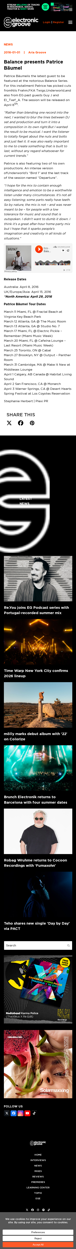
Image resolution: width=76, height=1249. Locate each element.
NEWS (8, 44)
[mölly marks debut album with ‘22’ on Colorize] (38, 705)
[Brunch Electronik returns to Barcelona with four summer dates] (38, 768)
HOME (38, 1154)
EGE (38, 1198)
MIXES (38, 1171)
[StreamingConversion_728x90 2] (38, 10)
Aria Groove (37, 52)
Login (46, 22)
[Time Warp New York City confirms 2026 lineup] (38, 642)
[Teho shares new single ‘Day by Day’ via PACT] (38, 894)
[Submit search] (68, 945)
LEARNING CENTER (38, 1187)
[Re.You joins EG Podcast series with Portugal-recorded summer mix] (38, 578)
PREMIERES (38, 1182)
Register (58, 22)
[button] (70, 22)
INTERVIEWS (38, 1160)
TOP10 (38, 1193)
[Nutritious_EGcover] (38, 1097)
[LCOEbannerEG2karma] (38, 1022)
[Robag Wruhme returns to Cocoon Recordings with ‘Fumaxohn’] (38, 831)
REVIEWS (38, 1176)
